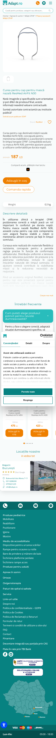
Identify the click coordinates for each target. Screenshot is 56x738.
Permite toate (28, 392)
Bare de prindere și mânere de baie (22, 553)
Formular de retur (12, 621)
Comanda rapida (18, 189)
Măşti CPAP (29, 16)
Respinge (28, 400)
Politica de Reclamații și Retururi (20, 616)
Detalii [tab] (29, 343)
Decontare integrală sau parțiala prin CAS (25, 643)
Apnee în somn (16, 16)
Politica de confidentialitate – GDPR (22, 608)
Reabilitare (9, 523)
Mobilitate (8, 519)
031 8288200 (11, 481)
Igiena (6, 532)
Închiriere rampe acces (15, 562)
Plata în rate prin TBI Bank (17, 649)
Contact (7, 634)
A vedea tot (28, 456)
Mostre (7, 536)
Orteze (7, 577)
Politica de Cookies (13, 612)
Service (7, 594)
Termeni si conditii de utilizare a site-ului (25, 625)
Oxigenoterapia (12, 583)
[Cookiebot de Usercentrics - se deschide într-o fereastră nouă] (40, 336)
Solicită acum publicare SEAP (14, 116)
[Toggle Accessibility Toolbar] (4, 725)
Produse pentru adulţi (16, 566)
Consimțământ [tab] (10, 343)
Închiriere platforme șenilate (18, 558)
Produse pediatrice (14, 515)
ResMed (39, 122)
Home (5, 16)
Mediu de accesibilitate (16, 541)
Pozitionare (9, 527)
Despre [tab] (46, 343)
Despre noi (9, 603)
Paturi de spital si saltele (17, 588)
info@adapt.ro (11, 487)
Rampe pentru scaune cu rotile (19, 549)
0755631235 (11, 484)
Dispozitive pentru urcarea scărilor (22, 545)
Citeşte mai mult (46, 295)
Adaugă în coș (16, 180)
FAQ (5, 629)
